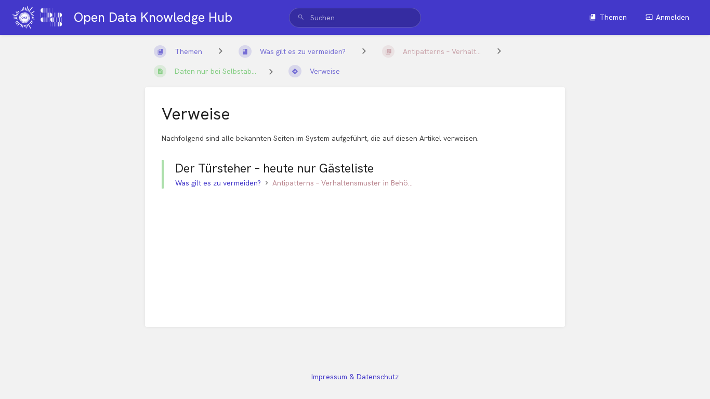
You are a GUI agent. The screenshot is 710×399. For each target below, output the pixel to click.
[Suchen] (301, 17)
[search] (355, 18)
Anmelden (672, 17)
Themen (613, 17)
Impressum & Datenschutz (355, 376)
